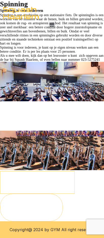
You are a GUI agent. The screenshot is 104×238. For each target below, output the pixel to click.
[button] (52, 25)
